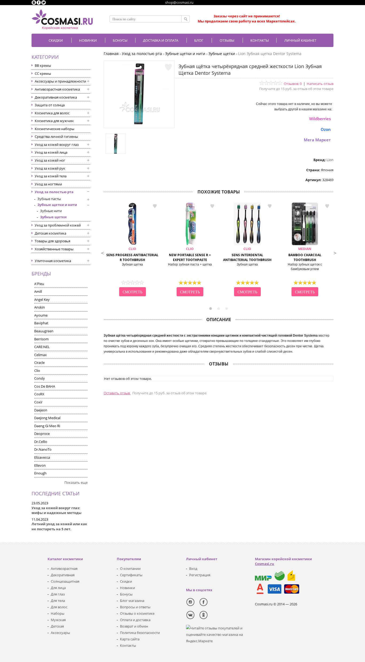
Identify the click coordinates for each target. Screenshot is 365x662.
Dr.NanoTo (43, 449)
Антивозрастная (64, 568)
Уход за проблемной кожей (58, 225)
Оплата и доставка (135, 619)
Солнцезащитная (65, 581)
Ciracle (39, 362)
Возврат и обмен (134, 626)
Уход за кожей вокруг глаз (57, 144)
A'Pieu (39, 283)
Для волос (59, 607)
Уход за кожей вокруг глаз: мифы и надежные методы (56, 510)
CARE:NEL (42, 346)
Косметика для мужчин (54, 120)
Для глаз (58, 594)
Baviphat (41, 323)
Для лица (58, 587)
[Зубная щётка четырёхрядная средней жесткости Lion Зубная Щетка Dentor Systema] (139, 122)
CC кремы (43, 73)
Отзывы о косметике (137, 613)
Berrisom (41, 339)
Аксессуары (60, 632)
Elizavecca (42, 457)
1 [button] (210, 308)
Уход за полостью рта (54, 191)
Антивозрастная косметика (57, 89)
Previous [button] (102, 252)
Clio (37, 370)
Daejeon (40, 410)
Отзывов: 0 (293, 83)
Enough (40, 473)
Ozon (326, 129)
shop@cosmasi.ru (179, 2)
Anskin (39, 307)
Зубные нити (51, 210)
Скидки (56, 40)
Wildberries (320, 118)
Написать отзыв (320, 83)
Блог (198, 40)
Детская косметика (50, 233)
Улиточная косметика (53, 260)
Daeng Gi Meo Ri (47, 425)
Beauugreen (43, 331)
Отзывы (227, 40)
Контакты (259, 40)
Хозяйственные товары (54, 249)
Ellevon (40, 465)
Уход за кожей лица (51, 152)
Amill (38, 291)
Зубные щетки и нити (57, 204)
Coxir (38, 402)
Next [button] (334, 252)
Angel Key (42, 299)
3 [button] (226, 308)
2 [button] (218, 308)
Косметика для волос (52, 113)
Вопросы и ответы (135, 607)
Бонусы (126, 594)
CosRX (39, 394)
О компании (130, 568)
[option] (132, 250)
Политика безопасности (140, 632)
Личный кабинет (300, 40)
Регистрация (199, 575)
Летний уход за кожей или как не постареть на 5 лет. (59, 526)
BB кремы (43, 65)
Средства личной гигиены (56, 136)
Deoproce (42, 433)
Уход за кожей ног (50, 160)
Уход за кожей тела (51, 176)
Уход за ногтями (48, 184)
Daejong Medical (47, 417)
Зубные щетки (53, 217)
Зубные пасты (49, 198)
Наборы (57, 613)
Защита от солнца (50, 105)
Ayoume (41, 315)
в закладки (154, 206)
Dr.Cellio (40, 441)
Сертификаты (131, 575)
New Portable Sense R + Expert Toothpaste (190, 254)
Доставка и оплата (160, 40)
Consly (39, 378)
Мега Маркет (317, 139)
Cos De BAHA (44, 386)
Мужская (58, 619)
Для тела (58, 600)
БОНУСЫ (120, 40)
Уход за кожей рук (50, 168)
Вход (193, 568)
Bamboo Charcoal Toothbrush (304, 254)
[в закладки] (168, 67)
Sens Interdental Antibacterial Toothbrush (247, 254)
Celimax (40, 354)
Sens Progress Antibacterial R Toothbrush (132, 254)
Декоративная (63, 575)
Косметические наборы (54, 128)
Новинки (88, 40)
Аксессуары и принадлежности (60, 81)
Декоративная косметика (56, 97)
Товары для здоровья (52, 241)
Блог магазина (132, 600)
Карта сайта (129, 639)
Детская (57, 626)
